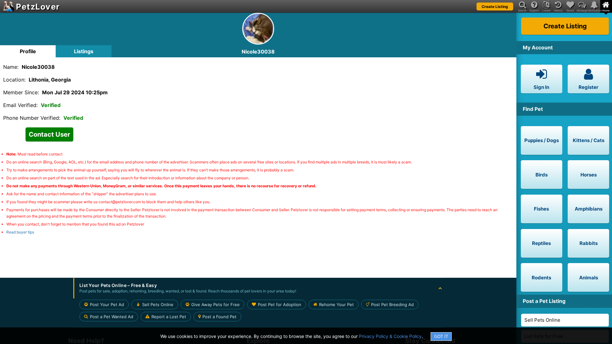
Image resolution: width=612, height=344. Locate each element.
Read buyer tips (20, 232)
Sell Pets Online (542, 320)
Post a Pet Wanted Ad (111, 316)
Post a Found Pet (219, 316)
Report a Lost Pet (168, 316)
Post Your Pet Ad (107, 304)
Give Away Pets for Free (215, 304)
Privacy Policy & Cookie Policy (390, 336)
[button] (258, 288)
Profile (28, 51)
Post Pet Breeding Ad (392, 304)
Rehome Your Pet (336, 304)
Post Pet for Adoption (279, 304)
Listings (83, 51)
